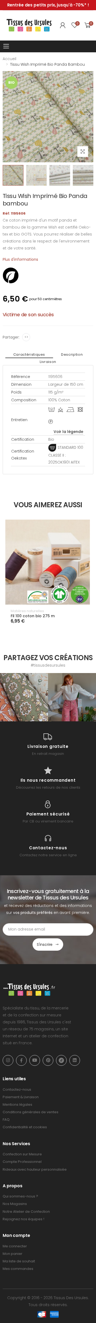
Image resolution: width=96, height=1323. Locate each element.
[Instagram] (8, 1060)
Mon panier (12, 1253)
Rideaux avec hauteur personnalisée (35, 1169)
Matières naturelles (27, 610)
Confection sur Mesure (22, 1154)
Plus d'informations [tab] (20, 259)
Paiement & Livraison (21, 1097)
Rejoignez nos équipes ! (23, 1219)
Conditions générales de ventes (30, 1112)
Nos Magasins (15, 1203)
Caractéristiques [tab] (29, 354)
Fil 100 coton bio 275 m (33, 616)
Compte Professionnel (22, 1161)
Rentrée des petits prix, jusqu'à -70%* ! (48, 5)
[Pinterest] (48, 1060)
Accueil (9, 58)
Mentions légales (17, 1104)
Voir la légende (68, 431)
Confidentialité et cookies (25, 1127)
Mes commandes (18, 1268)
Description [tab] (72, 354)
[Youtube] (34, 1060)
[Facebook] (21, 1060)
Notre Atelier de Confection (26, 1211)
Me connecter (15, 1246)
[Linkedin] (74, 1060)
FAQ (6, 1119)
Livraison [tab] (48, 361)
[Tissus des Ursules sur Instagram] (24, 697)
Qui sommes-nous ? (20, 1196)
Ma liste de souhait (19, 1261)
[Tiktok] (61, 1060)
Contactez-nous (17, 1089)
